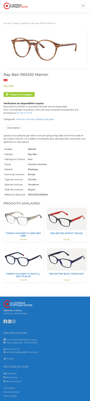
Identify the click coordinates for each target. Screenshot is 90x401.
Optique (25, 23)
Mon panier (9, 388)
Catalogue (11, 373)
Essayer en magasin (20, 94)
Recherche (11, 377)
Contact (10, 359)
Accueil (7, 23)
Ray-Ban (49, 119)
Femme (20, 119)
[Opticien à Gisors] (16, 5)
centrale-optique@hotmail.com (22, 352)
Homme (30, 119)
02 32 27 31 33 (24, 113)
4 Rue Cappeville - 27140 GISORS (21, 342)
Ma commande (11, 392)
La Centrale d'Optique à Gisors (21, 340)
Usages (16, 23)
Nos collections (13, 381)
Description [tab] (13, 128)
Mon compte (10, 396)
